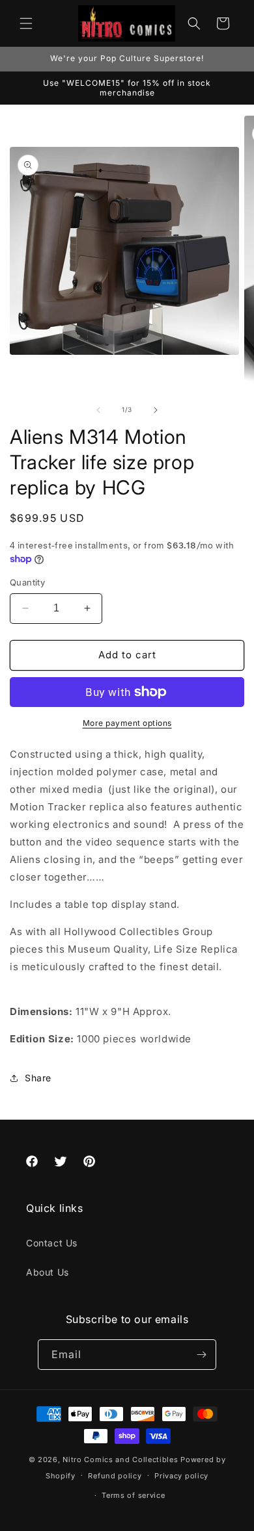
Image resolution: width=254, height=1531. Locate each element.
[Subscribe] (201, 1354)
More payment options (127, 723)
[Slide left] (98, 410)
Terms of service (133, 1495)
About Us (47, 1272)
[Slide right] (155, 410)
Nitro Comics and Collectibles (120, 1459)
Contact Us (52, 1242)
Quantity (27, 582)
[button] (26, 23)
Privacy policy (181, 1475)
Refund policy (114, 1475)
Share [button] (38, 1077)
